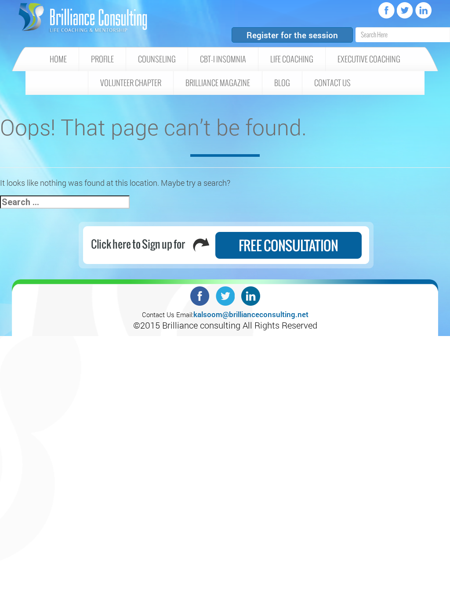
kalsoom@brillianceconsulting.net (250, 314)
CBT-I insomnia (223, 59)
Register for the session (292, 34)
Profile (102, 59)
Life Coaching (291, 59)
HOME (58, 59)
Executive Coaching (369, 59)
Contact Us (332, 83)
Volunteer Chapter (130, 83)
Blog (282, 83)
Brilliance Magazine (217, 83)
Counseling (157, 59)
